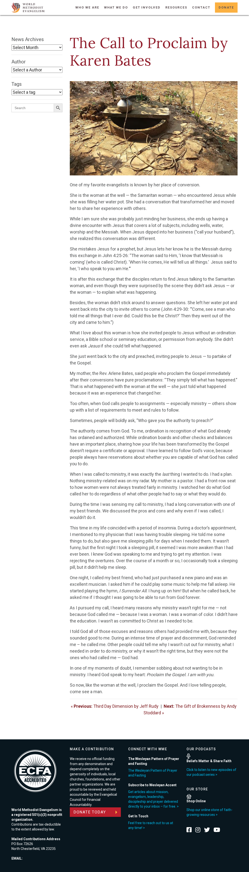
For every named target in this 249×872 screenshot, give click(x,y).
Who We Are (87, 7)
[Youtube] (216, 830)
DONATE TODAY (89, 812)
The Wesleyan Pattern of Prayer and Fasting (152, 772)
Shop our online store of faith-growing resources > (209, 812)
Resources (176, 7)
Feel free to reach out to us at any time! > (150, 825)
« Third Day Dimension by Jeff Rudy (115, 706)
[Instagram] (197, 830)
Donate (226, 7)
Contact (201, 7)
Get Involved (146, 7)
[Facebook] (189, 830)
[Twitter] (207, 830)
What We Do (116, 7)
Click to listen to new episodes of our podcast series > (211, 772)
